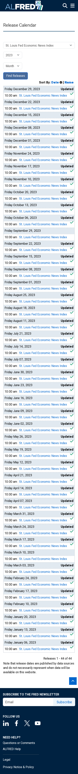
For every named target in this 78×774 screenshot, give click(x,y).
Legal (6, 759)
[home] (24, 5)
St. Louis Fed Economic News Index (43, 95)
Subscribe (64, 702)
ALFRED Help (12, 749)
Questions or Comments (19, 743)
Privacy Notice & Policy (18, 767)
